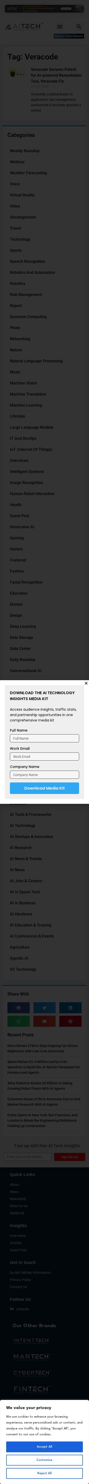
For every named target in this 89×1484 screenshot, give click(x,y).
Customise (44, 1460)
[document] (44, 742)
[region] (44, 1442)
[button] (86, 683)
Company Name (24, 766)
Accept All (44, 1446)
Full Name (18, 730)
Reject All (44, 1473)
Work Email (20, 748)
